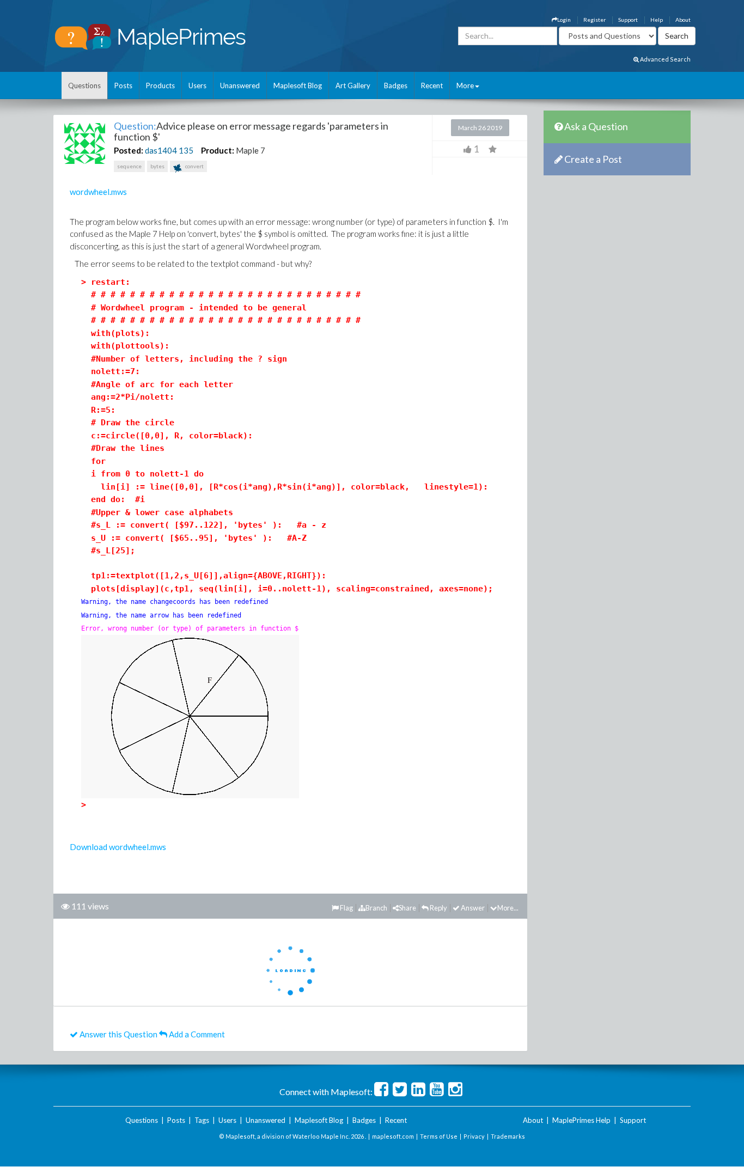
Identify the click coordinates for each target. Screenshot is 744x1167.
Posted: (128, 150)
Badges (395, 85)
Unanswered (240, 85)
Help (656, 19)
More (465, 85)
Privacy (474, 1136)
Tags (201, 1120)
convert (194, 166)
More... (508, 907)
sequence (129, 166)
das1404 (161, 150)
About (683, 19)
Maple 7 (250, 150)
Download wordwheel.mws (118, 847)
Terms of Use (439, 1136)
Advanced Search (665, 59)
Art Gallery (353, 85)
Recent (432, 85)
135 (186, 150)
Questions (84, 85)
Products (160, 85)
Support (628, 19)
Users (197, 85)
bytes (157, 166)
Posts (123, 85)
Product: (217, 150)
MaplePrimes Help (581, 1120)
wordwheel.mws (98, 192)
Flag (346, 907)
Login (564, 19)
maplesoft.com (393, 1136)
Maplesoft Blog (297, 85)
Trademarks (508, 1136)
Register (594, 19)
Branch (376, 907)
